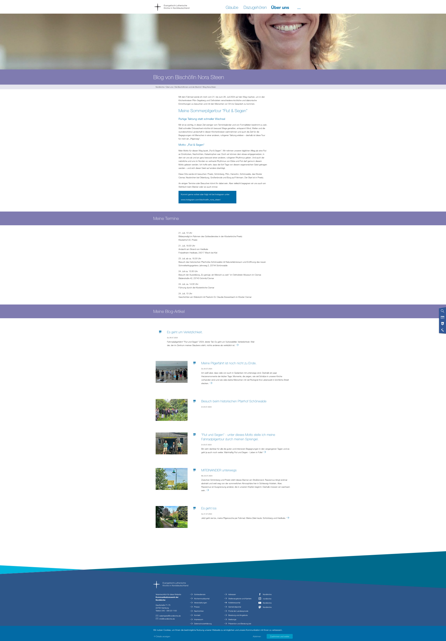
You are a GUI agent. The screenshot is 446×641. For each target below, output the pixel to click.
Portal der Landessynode (238, 611)
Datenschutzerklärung (203, 623)
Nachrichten (199, 611)
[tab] (442, 312)
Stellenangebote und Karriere (239, 598)
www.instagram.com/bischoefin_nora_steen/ (201, 199)
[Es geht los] (172, 516)
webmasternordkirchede (170, 616)
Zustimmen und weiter (279, 636)
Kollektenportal (234, 603)
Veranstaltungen (200, 603)
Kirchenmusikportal (201, 598)
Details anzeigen (163, 636)
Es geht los (208, 508)
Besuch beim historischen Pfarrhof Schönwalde (233, 401)
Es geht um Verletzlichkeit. (185, 332)
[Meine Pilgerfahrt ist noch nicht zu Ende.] (172, 371)
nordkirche (267, 599)
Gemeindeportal (234, 607)
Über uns (169, 87)
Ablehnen (257, 636)
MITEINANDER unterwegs (218, 470)
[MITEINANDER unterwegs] (172, 478)
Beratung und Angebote (238, 615)
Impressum (198, 619)
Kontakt (197, 615)
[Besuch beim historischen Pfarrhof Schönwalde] (172, 409)
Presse (197, 607)
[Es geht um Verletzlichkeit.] (237, 344)
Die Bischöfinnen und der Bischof (188, 87)
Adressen (232, 594)
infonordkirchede (167, 619)
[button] (299, 7)
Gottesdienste (199, 594)
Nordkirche (160, 87)
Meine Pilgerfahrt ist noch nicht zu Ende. (229, 363)
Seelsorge (232, 619)
